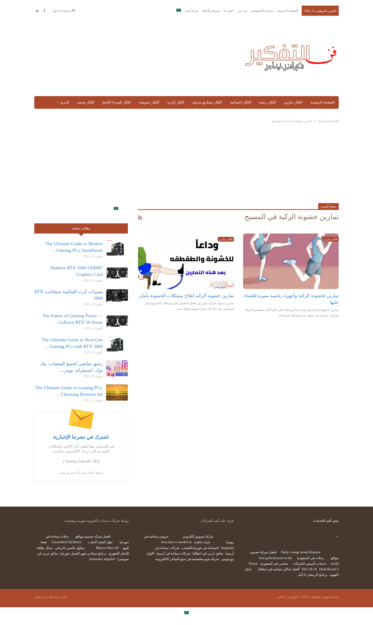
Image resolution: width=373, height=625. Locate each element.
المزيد (64, 102)
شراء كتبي (191, 10)
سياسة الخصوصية (262, 10)
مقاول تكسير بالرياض (69, 548)
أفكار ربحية (267, 102)
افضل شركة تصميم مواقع (93, 536)
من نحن (242, 10)
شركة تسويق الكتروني (197, 536)
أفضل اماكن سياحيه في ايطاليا (279, 569)
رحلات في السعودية (310, 558)
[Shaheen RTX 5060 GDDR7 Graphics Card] (117, 272)
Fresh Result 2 (329, 569)
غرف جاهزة (202, 542)
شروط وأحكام (211, 10)
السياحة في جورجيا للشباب (200, 548)
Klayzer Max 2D (107, 548)
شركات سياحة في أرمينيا (173, 553)
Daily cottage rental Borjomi (300, 552)
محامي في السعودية (274, 563)
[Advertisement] (134, 56)
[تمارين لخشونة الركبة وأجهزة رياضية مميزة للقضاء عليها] (291, 261)
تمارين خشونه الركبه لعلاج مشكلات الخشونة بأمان (186, 295)
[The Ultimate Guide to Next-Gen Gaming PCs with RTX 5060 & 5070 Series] (117, 344)
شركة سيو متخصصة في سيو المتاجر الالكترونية (187, 559)
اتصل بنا (229, 10)
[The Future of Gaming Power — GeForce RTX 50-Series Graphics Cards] (117, 320)
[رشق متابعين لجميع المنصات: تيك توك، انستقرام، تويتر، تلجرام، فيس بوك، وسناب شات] (117, 368)
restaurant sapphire (102, 559)
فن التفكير (41, 597)
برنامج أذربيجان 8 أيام (313, 575)
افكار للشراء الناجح (116, 102)
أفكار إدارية (175, 102)
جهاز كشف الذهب (100, 542)
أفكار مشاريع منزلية (207, 102)
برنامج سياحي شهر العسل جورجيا (83, 553)
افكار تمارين (293, 102)
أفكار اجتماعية (240, 102)
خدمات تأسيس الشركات (309, 563)
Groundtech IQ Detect (66, 542)
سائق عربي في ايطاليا (208, 553)
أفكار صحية (85, 102)
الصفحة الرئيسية (287, 10)
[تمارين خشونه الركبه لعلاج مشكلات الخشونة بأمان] (186, 261)
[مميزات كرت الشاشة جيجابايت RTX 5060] (117, 296)
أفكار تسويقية (149, 102)
